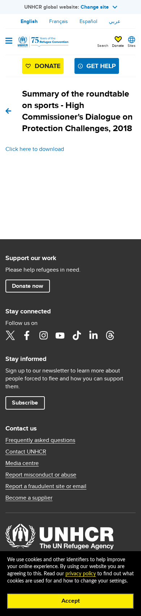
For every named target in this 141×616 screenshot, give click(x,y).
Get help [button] (101, 66)
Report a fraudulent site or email (45, 486)
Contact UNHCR (25, 452)
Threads (110, 335)
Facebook (26, 335)
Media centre (22, 463)
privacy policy (80, 573)
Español (88, 21)
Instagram (43, 335)
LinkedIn (93, 335)
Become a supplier (28, 498)
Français (58, 21)
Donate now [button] (27, 286)
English (29, 21)
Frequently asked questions (40, 440)
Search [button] (102, 45)
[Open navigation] (8, 41)
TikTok (76, 335)
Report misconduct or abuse (40, 475)
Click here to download (34, 149)
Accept (70, 601)
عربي (114, 21)
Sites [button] (132, 45)
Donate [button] (118, 45)
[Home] (42, 42)
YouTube (60, 335)
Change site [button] (95, 6)
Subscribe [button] (25, 402)
